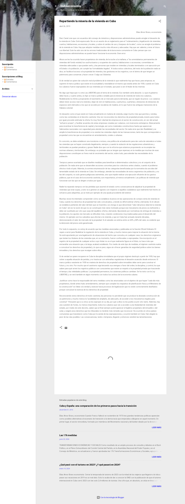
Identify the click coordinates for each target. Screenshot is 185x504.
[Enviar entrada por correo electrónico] (65, 329)
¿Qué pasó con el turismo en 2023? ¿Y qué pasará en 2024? (89, 464)
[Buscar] (164, 7)
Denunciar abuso (9, 96)
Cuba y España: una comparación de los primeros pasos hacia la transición (98, 406)
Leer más (156, 427)
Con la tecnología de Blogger (112, 497)
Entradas (9, 67)
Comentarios (11, 69)
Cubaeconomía (70, 6)
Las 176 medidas (68, 435)
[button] (159, 21)
